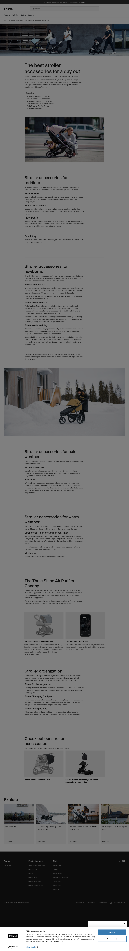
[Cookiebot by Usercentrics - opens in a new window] (13, 947)
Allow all (112, 932)
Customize (111, 939)
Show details (31, 947)
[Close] (124, 923)
